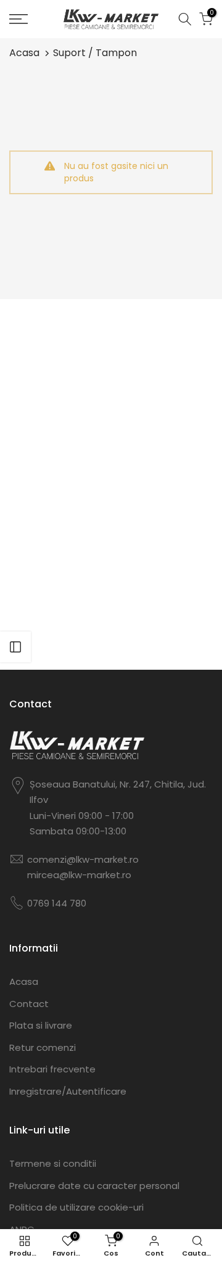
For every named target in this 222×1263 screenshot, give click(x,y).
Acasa (24, 53)
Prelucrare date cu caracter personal (94, 1185)
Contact (29, 1003)
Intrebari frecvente (52, 1069)
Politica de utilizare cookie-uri (76, 1207)
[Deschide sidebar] (15, 647)
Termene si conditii (52, 1163)
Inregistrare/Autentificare (67, 1091)
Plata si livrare (40, 1025)
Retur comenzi (42, 1047)
